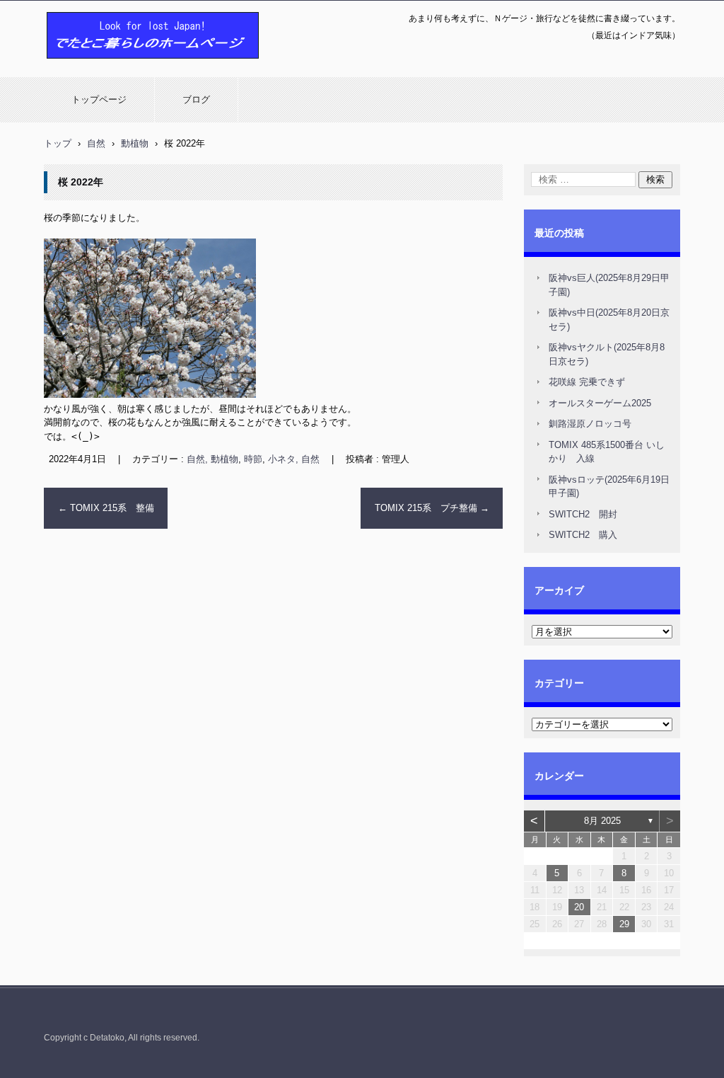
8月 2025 (602, 820)
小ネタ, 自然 (294, 459)
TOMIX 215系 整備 (106, 508)
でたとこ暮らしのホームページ (116, 65)
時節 (253, 459)
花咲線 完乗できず (587, 382)
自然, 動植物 (212, 459)
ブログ (196, 99)
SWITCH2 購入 (583, 534)
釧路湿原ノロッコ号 (590, 423)
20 (579, 907)
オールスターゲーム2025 (600, 403)
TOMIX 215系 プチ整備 (432, 508)
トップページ (99, 99)
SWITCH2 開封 (583, 514)
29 (624, 924)
